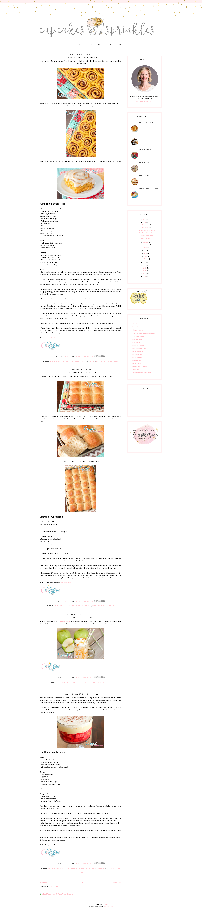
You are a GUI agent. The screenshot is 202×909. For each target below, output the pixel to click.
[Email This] (95, 356)
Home (80, 44)
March (146, 259)
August (145, 248)
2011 (144, 274)
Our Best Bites (137, 360)
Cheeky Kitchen (137, 330)
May (145, 253)
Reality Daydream (64, 621)
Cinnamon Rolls (73, 361)
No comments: (88, 356)
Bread (52, 361)
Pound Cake (75, 868)
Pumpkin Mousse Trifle (148, 175)
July (145, 250)
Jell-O (66, 868)
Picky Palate (136, 363)
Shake (109, 682)
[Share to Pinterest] (104, 356)
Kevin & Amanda (138, 345)
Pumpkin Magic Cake (147, 136)
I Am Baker (136, 342)
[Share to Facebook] (102, 356)
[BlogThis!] (97, 356)
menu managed (137, 351)
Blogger (105, 904)
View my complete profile (144, 101)
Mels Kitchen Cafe (56, 338)
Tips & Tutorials (117, 44)
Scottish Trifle (87, 868)
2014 (144, 265)
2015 (144, 262)
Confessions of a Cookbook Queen (143, 333)
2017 (144, 219)
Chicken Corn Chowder (148, 189)
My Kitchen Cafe (137, 354)
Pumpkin (91, 361)
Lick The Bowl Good (139, 348)
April (145, 256)
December (145, 225)
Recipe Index (96, 44)
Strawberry (100, 868)
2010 (144, 276)
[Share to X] (99, 356)
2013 (144, 268)
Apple (58, 682)
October (145, 242)
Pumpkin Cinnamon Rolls (80, 57)
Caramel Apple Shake (80, 618)
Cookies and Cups (138, 336)
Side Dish (87, 606)
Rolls (80, 606)
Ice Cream (101, 682)
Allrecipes (135, 324)
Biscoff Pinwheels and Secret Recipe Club (148, 163)
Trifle (109, 868)
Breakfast (60, 361)
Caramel (65, 682)
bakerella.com (137, 327)
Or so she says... (138, 357)
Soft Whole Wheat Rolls (81, 373)
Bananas (51, 868)
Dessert (84, 361)
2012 (144, 271)
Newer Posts (44, 882)
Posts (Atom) (53, 886)
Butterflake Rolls (146, 123)
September (145, 245)
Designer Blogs (108, 906)
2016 (144, 222)
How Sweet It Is (137, 339)
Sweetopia (135, 369)
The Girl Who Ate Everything (141, 372)
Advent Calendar (146, 149)
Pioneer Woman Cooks (140, 366)
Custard (59, 868)
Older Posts (117, 882)
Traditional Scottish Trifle (81, 694)
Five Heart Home (66, 583)
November (145, 228)
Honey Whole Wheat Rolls (65, 606)
